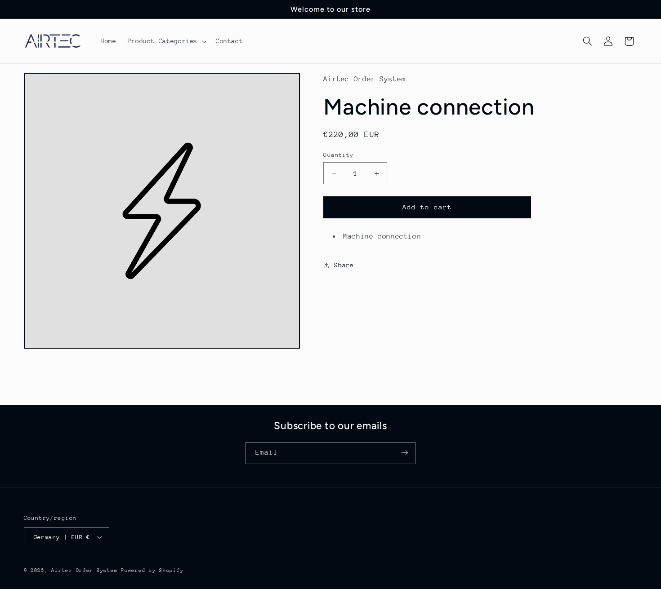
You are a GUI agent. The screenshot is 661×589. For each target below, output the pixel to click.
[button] (166, 41)
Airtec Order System (84, 570)
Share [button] (343, 265)
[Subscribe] (404, 453)
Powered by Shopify (152, 570)
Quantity (338, 154)
